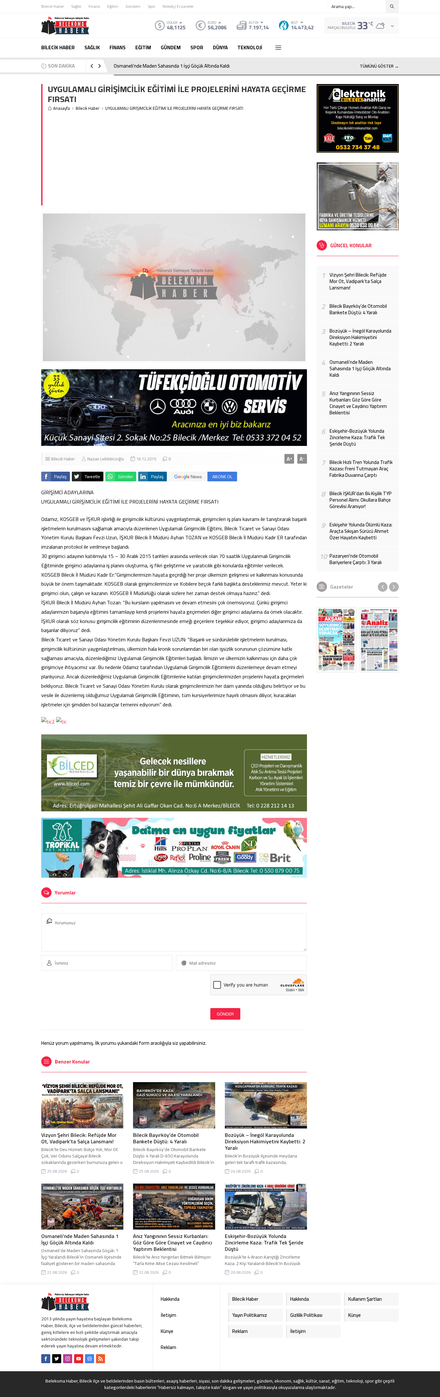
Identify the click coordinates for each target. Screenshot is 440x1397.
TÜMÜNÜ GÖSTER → (379, 66)
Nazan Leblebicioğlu (105, 458)
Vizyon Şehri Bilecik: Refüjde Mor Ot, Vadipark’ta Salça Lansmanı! (79, 1138)
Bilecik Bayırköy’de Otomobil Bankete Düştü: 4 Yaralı (166, 1138)
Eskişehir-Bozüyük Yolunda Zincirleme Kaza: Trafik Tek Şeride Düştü (264, 1242)
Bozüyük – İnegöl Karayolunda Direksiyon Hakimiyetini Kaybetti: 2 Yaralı (265, 1141)
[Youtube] (78, 1358)
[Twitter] (56, 1358)
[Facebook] (45, 1358)
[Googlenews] (89, 1358)
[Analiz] (379, 640)
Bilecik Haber (88, 108)
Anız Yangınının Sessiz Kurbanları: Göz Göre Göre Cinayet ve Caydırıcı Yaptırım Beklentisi (172, 1242)
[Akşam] (336, 640)
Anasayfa (61, 108)
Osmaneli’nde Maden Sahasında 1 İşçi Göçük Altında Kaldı (172, 66)
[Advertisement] (177, 160)
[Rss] (100, 1358)
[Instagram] (67, 1358)
